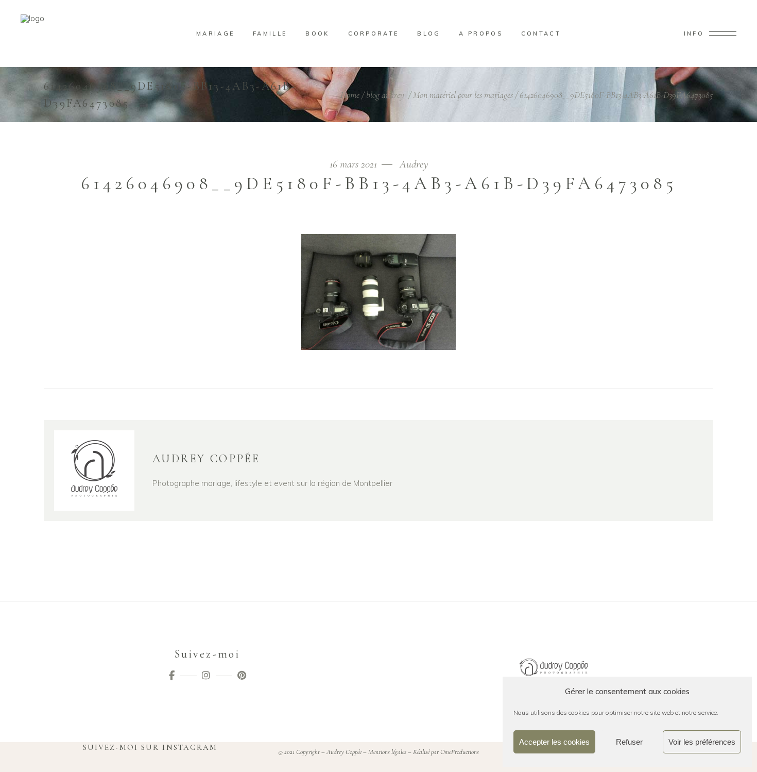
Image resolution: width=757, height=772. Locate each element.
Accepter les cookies (554, 741)
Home (349, 94)
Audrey (414, 164)
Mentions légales (387, 752)
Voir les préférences (701, 741)
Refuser (629, 741)
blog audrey (385, 94)
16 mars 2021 (355, 164)
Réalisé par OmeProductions (446, 752)
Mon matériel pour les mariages (463, 94)
